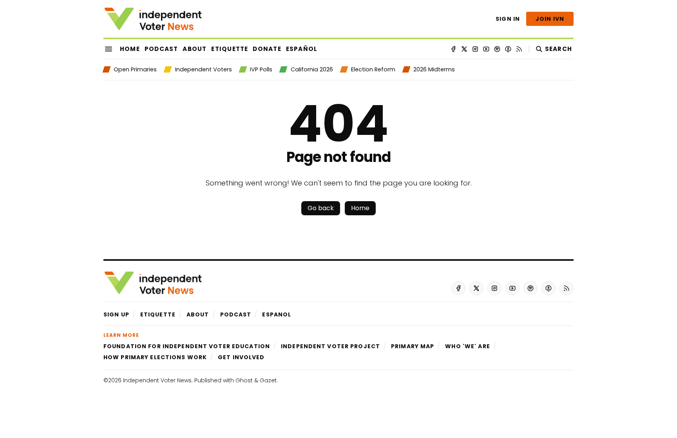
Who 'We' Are (467, 346)
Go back (321, 208)
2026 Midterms (434, 69)
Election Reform (373, 69)
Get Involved (241, 357)
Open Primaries (135, 69)
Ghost (244, 380)
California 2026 (312, 69)
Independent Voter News (157, 380)
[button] (116, 314)
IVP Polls (261, 69)
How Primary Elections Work (155, 357)
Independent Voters (203, 69)
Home (360, 208)
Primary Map (412, 346)
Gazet (268, 380)
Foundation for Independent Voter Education (186, 346)
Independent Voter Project (330, 346)
